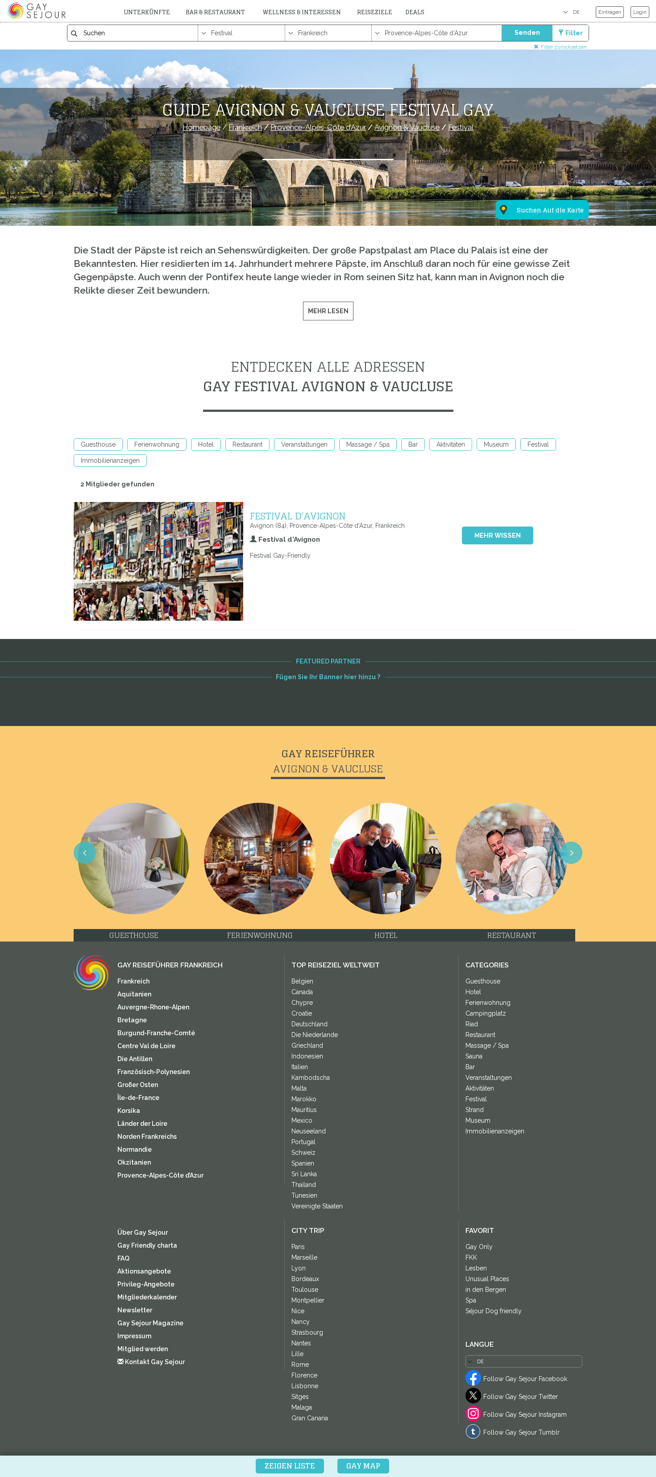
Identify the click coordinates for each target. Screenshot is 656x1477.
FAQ (123, 1258)
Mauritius (304, 1109)
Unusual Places (487, 1278)
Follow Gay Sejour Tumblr (521, 1432)
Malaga (301, 1407)
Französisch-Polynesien (153, 1071)
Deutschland (309, 1024)
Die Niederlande (314, 1034)
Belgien (302, 981)
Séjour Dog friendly (493, 1311)
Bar (413, 444)
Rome (300, 1364)
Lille (297, 1353)
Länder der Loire (142, 1123)
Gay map (363, 1466)
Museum (496, 444)
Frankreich (133, 981)
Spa (470, 1300)
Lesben (476, 1268)
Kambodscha (310, 1077)
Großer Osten (137, 1084)
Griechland (307, 1045)
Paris (298, 1246)
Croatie (301, 1013)
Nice (297, 1311)
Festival (538, 444)
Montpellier (307, 1300)
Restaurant (247, 444)
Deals (414, 12)
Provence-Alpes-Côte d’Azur (160, 1175)
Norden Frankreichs (147, 1136)
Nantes (301, 1343)
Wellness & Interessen (302, 12)
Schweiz (303, 1152)
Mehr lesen (328, 311)
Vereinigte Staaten (317, 1206)
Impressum (134, 1336)
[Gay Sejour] (37, 11)
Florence (304, 1375)
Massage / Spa (368, 444)
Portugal (303, 1141)
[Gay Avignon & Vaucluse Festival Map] (536, 166)
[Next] (571, 853)
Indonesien (307, 1056)
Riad (471, 1024)
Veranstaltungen (304, 444)
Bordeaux (305, 1278)
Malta (299, 1088)
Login (640, 12)
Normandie (134, 1149)
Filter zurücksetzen (564, 47)
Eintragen (609, 12)
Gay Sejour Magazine (150, 1323)
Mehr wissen (497, 535)
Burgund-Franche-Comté (156, 1033)
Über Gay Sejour (142, 1232)
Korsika (128, 1110)
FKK (471, 1257)
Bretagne (132, 1020)
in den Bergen (485, 1289)
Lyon (298, 1268)
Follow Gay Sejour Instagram (525, 1414)
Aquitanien (134, 994)
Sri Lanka (304, 1174)
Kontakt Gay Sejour (154, 1361)
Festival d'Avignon (297, 515)
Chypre (302, 1002)
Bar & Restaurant (215, 12)
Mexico (301, 1120)
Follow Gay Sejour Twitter (520, 1396)
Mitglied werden (142, 1349)
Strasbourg (307, 1332)
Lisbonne (304, 1386)
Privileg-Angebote (145, 1284)
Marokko (303, 1099)
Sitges (300, 1396)
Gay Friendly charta (147, 1245)
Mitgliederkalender (147, 1297)
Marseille (304, 1257)
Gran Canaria (309, 1418)
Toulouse (304, 1289)
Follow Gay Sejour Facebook (525, 1378)
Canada (302, 992)
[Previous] (85, 853)
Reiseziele (374, 12)
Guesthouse (98, 444)
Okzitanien (134, 1162)
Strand (474, 1109)
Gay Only (479, 1246)
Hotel (206, 444)
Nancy (300, 1321)
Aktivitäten (450, 444)
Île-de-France (138, 1097)
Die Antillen (134, 1058)
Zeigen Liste (290, 1466)
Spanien (302, 1163)
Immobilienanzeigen (110, 460)
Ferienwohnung (156, 444)
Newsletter (134, 1310)
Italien (299, 1066)
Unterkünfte (147, 12)
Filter (574, 33)
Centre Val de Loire (146, 1046)
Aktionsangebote (144, 1271)
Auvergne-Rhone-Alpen (153, 1007)
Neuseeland (308, 1131)
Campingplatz (485, 1013)
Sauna (473, 1056)
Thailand (303, 1184)
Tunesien (304, 1195)
